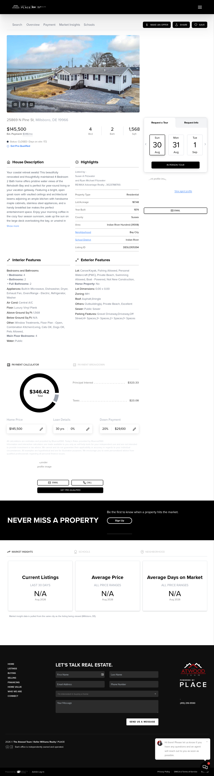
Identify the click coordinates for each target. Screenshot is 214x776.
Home (11, 664)
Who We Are (15, 691)
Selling (12, 678)
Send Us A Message (142, 721)
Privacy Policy (163, 772)
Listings (12, 668)
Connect (13, 696)
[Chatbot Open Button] (205, 767)
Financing (14, 682)
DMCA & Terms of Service (185, 772)
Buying (12, 673)
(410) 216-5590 (187, 703)
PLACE (61, 742)
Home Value (15, 687)
